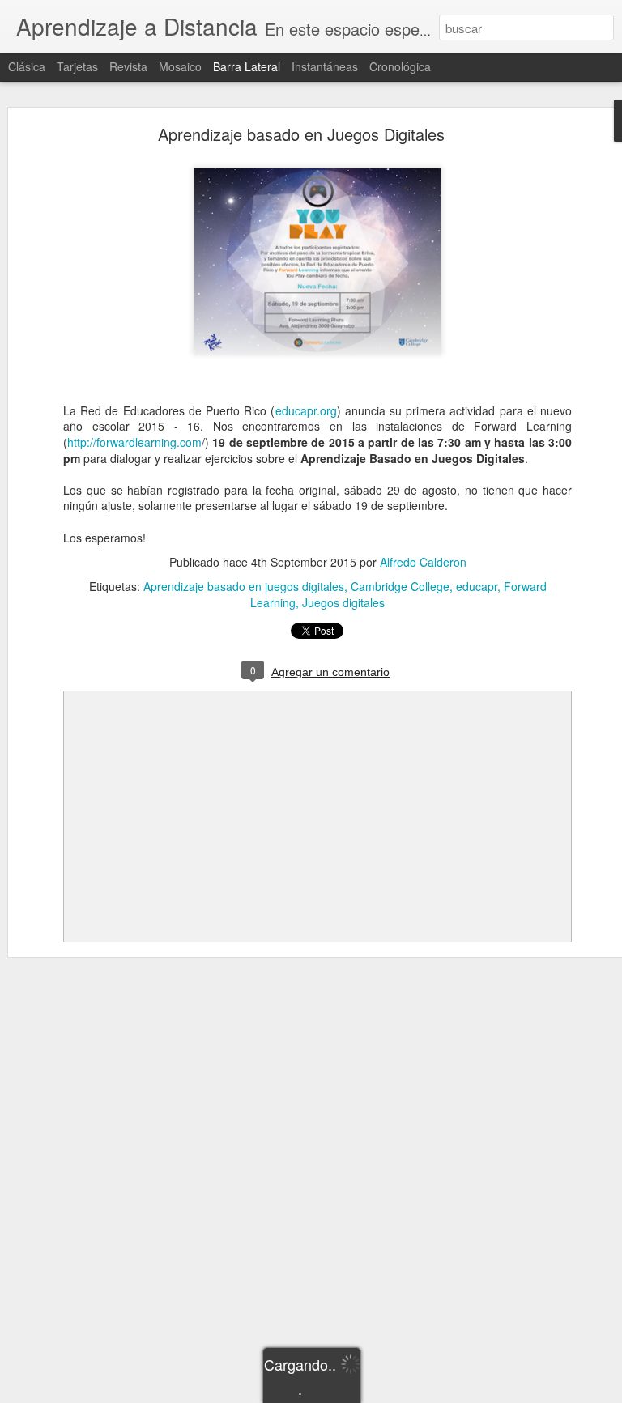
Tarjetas (77, 66)
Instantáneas (325, 66)
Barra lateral (246, 66)
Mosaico (180, 66)
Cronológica (400, 66)
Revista (128, 66)
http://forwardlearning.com (134, 442)
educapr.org (306, 410)
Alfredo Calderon (423, 562)
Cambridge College (400, 586)
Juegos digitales (343, 602)
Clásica (26, 66)
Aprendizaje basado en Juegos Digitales (301, 134)
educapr (476, 586)
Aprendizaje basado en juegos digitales (243, 586)
